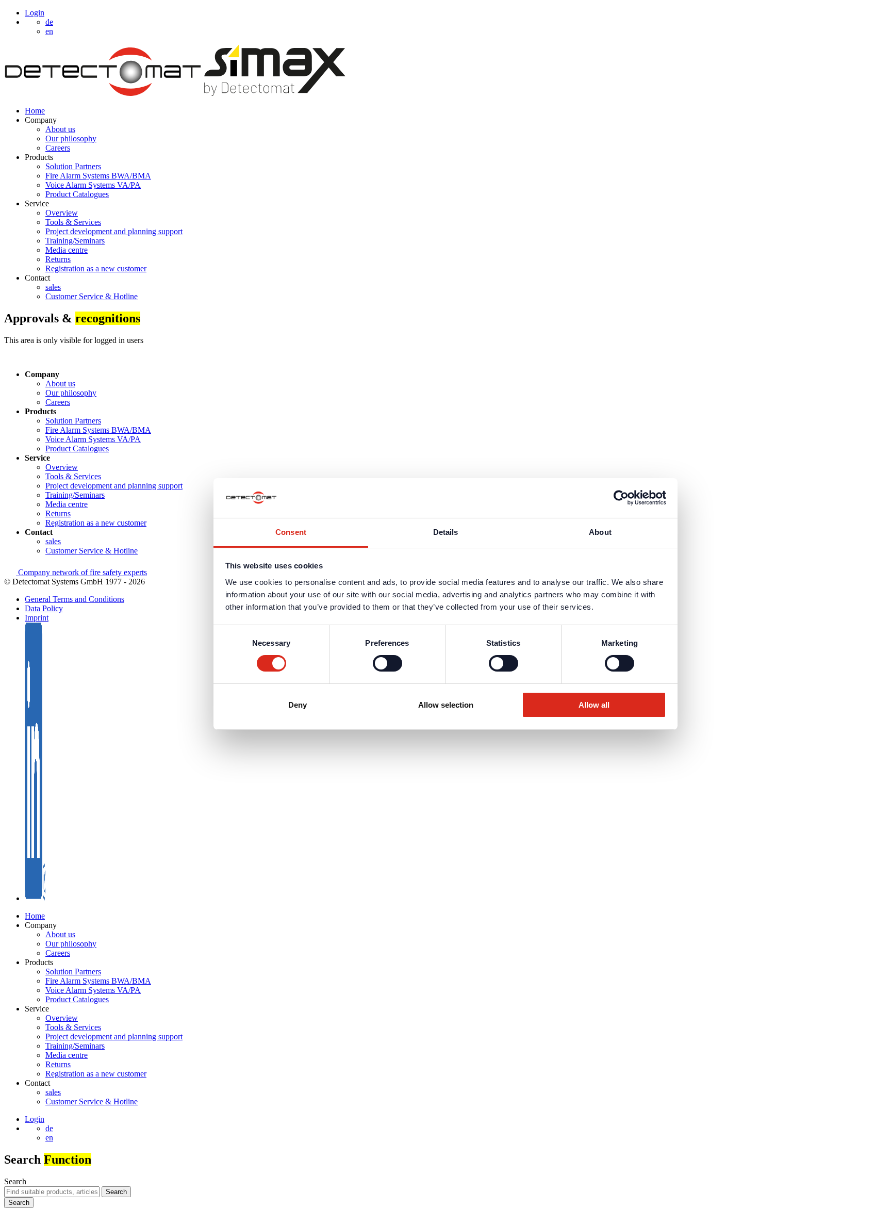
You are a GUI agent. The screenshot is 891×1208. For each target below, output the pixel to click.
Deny (297, 704)
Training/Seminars (75, 240)
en (49, 1137)
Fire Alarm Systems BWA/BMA (98, 175)
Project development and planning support (114, 231)
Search (15, 1181)
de (49, 1128)
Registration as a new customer (95, 268)
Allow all (594, 704)
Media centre (66, 250)
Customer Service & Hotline (91, 296)
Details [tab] (445, 532)
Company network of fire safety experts (81, 572)
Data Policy (44, 608)
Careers (57, 147)
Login (34, 12)
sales (53, 287)
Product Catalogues (77, 194)
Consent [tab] (290, 532)
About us (60, 129)
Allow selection (445, 704)
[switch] (387, 663)
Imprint (36, 617)
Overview (61, 212)
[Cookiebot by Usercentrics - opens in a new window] (621, 497)
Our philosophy (70, 138)
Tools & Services (73, 222)
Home (35, 110)
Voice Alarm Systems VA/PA (93, 185)
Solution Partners (73, 166)
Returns (58, 259)
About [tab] (600, 532)
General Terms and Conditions (74, 599)
